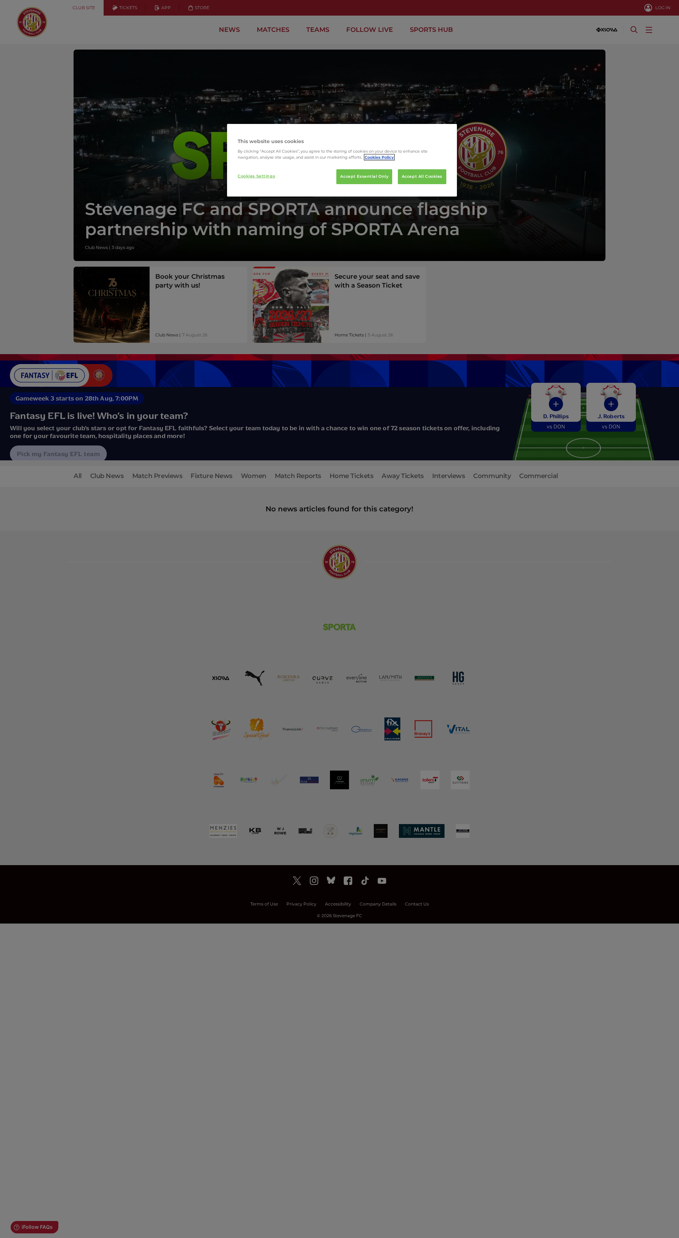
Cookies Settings (256, 176)
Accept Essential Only (364, 176)
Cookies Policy (379, 157)
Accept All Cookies (422, 176)
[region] (342, 160)
